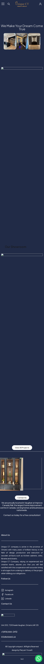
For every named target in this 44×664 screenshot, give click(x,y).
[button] (38, 658)
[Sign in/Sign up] (40, 4)
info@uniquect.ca (8, 636)
